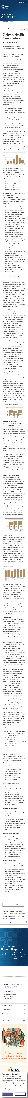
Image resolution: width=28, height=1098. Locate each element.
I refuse (20, 1094)
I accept (7, 1094)
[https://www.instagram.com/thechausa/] (18, 1021)
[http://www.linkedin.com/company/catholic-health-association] (3, 1021)
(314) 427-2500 (8, 998)
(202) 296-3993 (8, 988)
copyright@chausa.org (9, 918)
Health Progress (4, 21)
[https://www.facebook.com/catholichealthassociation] (8, 1021)
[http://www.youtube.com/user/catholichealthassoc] (24, 1021)
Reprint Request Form (7, 964)
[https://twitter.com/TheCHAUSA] (13, 1021)
